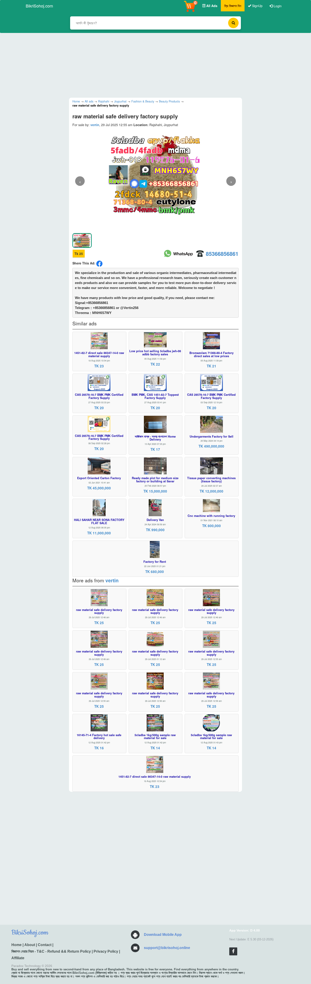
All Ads (211, 5)
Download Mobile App (163, 935)
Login (277, 6)
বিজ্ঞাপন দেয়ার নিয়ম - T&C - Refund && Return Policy (51, 951)
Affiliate (17, 958)
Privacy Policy (106, 951)
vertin (94, 124)
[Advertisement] (152, 65)
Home (16, 945)
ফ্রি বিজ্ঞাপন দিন (232, 5)
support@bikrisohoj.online (167, 948)
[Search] (233, 23)
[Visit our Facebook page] (233, 951)
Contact (44, 945)
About (29, 945)
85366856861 (222, 253)
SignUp (257, 5)
